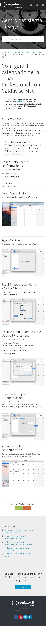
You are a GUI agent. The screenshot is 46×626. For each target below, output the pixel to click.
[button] (19, 508)
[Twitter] (25, 617)
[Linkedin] (30, 617)
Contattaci (23, 587)
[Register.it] (11, 5)
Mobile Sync (21, 101)
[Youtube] (20, 617)
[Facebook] (16, 617)
